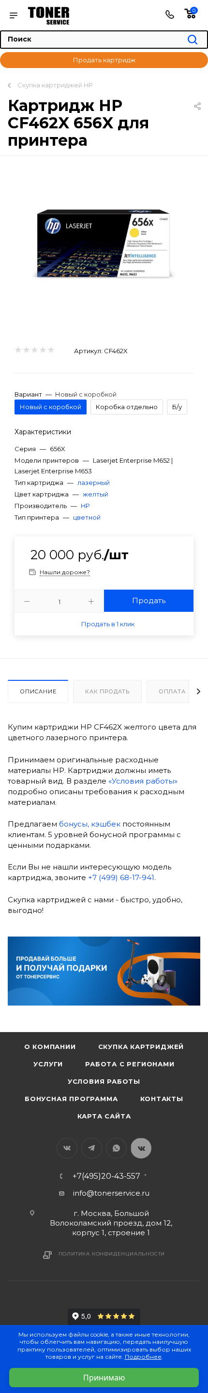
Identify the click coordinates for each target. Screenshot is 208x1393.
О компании (50, 1046)
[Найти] (192, 40)
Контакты (161, 1099)
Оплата (172, 691)
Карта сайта (104, 1116)
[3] (34, 350)
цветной (87, 517)
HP (85, 506)
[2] (26, 350)
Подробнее (143, 1356)
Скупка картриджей (141, 1046)
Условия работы (104, 1081)
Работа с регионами (129, 1064)
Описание (38, 691)
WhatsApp (116, 1148)
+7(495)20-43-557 (106, 1176)
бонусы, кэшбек (89, 823)
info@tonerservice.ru (111, 1193)
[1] (18, 350)
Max (141, 1148)
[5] (50, 350)
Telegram (91, 1148)
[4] (42, 350)
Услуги (48, 1064)
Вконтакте (67, 1148)
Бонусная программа (71, 1099)
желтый (95, 494)
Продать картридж (104, 60)
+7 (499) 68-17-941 (121, 877)
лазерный (93, 482)
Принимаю (104, 1377)
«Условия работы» (143, 781)
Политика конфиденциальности (112, 1254)
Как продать (107, 691)
